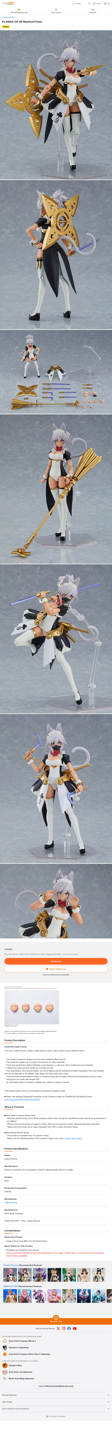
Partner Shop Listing (73, 1138)
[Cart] (89, 3)
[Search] (84, 3)
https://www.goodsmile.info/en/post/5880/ (22, 1099)
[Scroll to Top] (56, 1318)
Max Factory (11, 1202)
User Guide (7, 1402)
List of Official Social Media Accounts (56, 1386)
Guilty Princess (9, 17)
